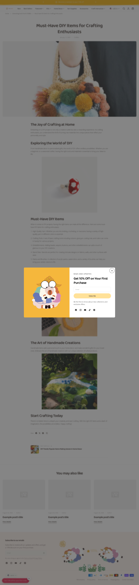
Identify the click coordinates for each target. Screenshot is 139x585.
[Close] (112, 271)
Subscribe (92, 296)
